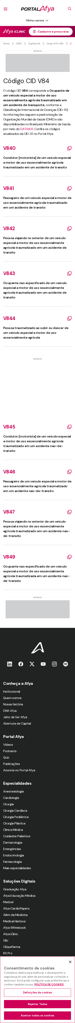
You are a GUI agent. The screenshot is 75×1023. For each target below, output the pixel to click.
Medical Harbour (14, 921)
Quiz (6, 757)
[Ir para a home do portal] (37, 9)
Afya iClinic (10, 934)
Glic (5, 940)
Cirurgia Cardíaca (15, 810)
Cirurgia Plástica (14, 823)
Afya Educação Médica (19, 896)
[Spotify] (65, 663)
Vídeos (8, 745)
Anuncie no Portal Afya (19, 770)
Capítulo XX (34, 43)
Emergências (12, 849)
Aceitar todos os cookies (37, 1015)
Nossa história (13, 704)
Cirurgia (8, 804)
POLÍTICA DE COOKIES (49, 984)
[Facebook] (20, 663)
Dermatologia (12, 842)
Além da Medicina (15, 915)
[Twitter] (32, 663)
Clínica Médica (13, 830)
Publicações (11, 764)
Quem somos (12, 698)
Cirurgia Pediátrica (15, 817)
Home (6, 43)
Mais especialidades (17, 868)
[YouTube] (43, 663)
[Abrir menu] (5, 9)
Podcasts (10, 751)
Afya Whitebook (14, 928)
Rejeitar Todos (37, 1004)
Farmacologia (12, 862)
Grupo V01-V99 (55, 43)
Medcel (8, 902)
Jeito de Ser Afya (15, 717)
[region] (37, 989)
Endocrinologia (13, 855)
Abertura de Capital (17, 723)
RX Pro (7, 953)
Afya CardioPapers (16, 908)
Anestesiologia (13, 791)
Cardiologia (11, 798)
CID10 (19, 43)
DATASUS (26, 129)
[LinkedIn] (9, 663)
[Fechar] (70, 961)
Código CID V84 (71, 43)
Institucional (11, 691)
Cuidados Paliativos (16, 836)
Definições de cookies (37, 992)
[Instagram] (54, 663)
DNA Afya (10, 711)
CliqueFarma (11, 947)
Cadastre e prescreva (53, 31)
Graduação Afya (14, 889)
